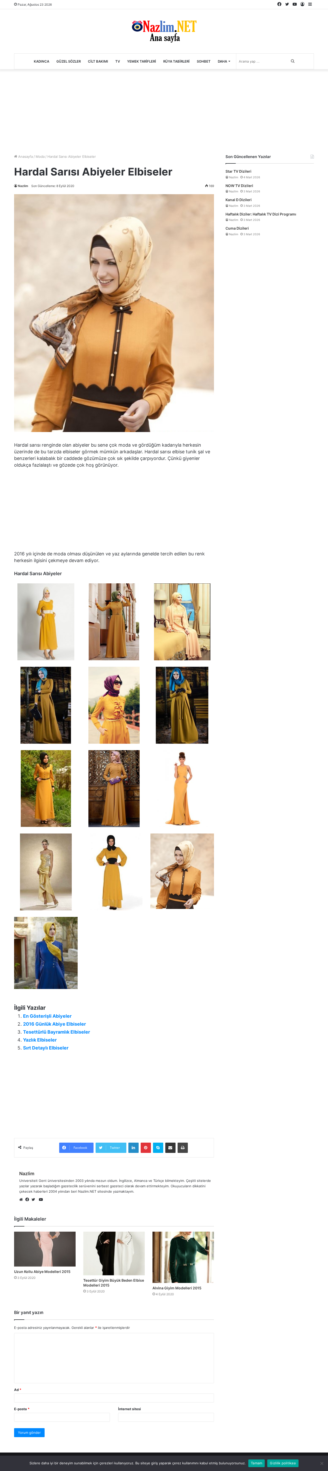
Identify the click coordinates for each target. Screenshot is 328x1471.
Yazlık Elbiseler (40, 1040)
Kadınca (41, 61)
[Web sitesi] (22, 1200)
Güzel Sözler (68, 61)
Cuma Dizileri (237, 228)
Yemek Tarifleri (141, 61)
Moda (40, 156)
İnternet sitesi (129, 1409)
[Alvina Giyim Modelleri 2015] (183, 1257)
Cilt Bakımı (98, 61)
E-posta (21, 1409)
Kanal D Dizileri (238, 200)
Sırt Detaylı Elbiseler (45, 1048)
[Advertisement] (164, 110)
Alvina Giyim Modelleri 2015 (176, 1288)
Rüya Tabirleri (176, 61)
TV (117, 61)
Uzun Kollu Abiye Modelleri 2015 (42, 1271)
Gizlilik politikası (283, 1463)
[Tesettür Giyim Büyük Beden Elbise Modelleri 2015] (114, 1253)
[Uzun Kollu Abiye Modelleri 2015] (45, 1249)
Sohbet (204, 61)
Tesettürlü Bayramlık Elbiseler (56, 1032)
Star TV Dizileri (238, 171)
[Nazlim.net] (164, 31)
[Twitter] (35, 1200)
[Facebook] (28, 1200)
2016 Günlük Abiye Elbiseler (54, 1024)
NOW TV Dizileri (239, 185)
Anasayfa (25, 156)
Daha (222, 61)
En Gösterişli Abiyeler (47, 1016)
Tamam (256, 1463)
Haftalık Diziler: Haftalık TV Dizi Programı (260, 214)
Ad (17, 1390)
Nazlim (23, 186)
